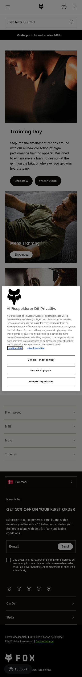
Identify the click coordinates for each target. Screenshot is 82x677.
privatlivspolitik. (36, 348)
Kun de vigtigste (40, 370)
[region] (41, 338)
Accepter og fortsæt (41, 381)
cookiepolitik (15, 348)
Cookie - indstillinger (41, 359)
